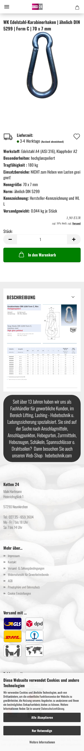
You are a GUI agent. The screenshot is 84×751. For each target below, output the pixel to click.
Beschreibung (21, 297)
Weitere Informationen (42, 742)
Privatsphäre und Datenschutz (24, 587)
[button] (10, 239)
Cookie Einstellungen (19, 593)
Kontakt (12, 561)
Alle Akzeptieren (42, 717)
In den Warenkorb (42, 255)
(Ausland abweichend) (52, 141)
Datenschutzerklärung (52, 708)
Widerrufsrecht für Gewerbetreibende (28, 574)
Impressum (14, 555)
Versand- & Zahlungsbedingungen (26, 568)
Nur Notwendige (42, 730)
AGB (10, 580)
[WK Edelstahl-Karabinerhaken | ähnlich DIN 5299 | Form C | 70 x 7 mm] (42, 64)
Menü (6, 6)
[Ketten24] (42, 6)
